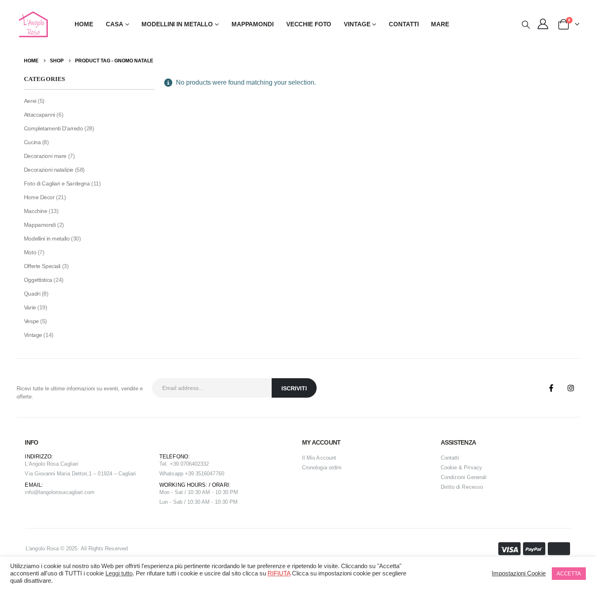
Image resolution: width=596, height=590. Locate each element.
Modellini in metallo (47, 238)
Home (84, 24)
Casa (114, 24)
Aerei (30, 101)
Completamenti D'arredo (53, 128)
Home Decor (39, 197)
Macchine (35, 211)
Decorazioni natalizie (48, 169)
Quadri (32, 293)
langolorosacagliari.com (67, 492)
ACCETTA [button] (569, 574)
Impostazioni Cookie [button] (519, 573)
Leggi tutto (119, 573)
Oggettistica (38, 280)
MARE (440, 24)
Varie (30, 307)
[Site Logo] (32, 24)
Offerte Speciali (42, 266)
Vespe (31, 321)
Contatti (403, 24)
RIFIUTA (279, 573)
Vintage (33, 335)
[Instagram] (571, 388)
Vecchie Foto (309, 24)
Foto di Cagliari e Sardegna (57, 183)
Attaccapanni (39, 114)
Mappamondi (253, 24)
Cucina (32, 142)
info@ (32, 492)
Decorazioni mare (45, 156)
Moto (30, 252)
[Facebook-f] (551, 388)
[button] (526, 25)
